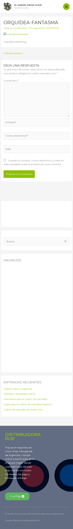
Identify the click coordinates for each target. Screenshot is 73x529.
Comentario (11, 80)
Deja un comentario (15, 28)
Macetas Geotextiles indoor (19, 393)
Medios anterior (12, 53)
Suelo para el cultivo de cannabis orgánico (28, 404)
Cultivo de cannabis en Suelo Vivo (23, 409)
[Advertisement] (21, 213)
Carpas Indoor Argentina (18, 388)
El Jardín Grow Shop (28, 5)
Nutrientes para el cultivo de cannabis (25, 399)
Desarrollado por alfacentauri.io (22, 520)
